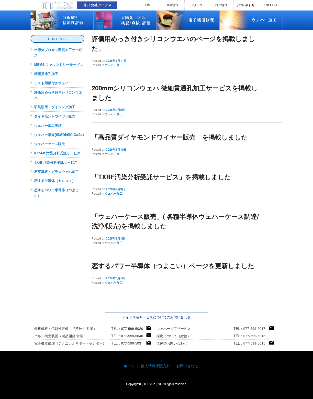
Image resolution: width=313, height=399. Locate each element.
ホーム (129, 365)
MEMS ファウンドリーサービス (58, 64)
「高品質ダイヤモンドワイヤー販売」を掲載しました (170, 136)
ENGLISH (270, 5)
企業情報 (172, 5)
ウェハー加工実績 (48, 125)
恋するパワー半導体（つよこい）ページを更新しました (173, 265)
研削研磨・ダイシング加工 (54, 106)
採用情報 (221, 5)
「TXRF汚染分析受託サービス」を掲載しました (161, 176)
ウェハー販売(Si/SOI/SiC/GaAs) (59, 134)
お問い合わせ (246, 5)
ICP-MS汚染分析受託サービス (57, 152)
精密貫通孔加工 (46, 73)
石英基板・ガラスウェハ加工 (56, 171)
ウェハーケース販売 (49, 143)
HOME (148, 5)
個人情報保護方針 (155, 365)
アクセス (197, 5)
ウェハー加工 (114, 65)
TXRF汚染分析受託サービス (56, 162)
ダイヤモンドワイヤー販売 (54, 116)
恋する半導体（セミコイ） (54, 180)
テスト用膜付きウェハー (53, 82)
